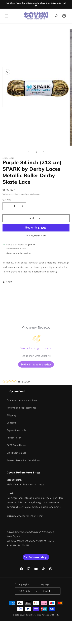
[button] (6, 16)
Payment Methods (16, 430)
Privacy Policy (14, 437)
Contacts (11, 422)
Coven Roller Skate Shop (30, 615)
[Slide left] (28, 152)
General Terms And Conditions (23, 460)
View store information (18, 253)
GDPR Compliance (16, 452)
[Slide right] (43, 152)
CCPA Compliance (16, 445)
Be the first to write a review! (36, 364)
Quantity (7, 199)
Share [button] (9, 281)
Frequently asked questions (22, 400)
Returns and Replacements (21, 407)
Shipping (17, 194)
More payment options (36, 235)
